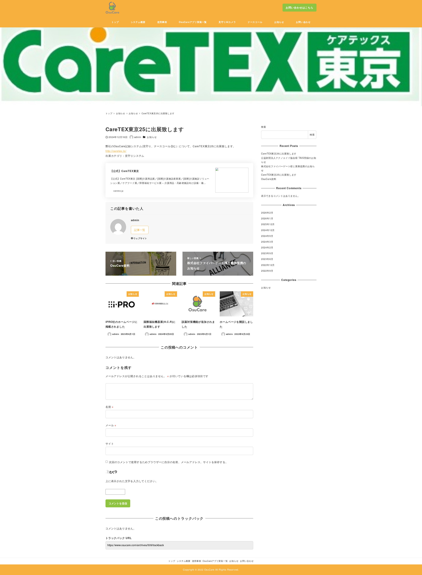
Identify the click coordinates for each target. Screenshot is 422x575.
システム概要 (183, 560)
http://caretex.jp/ (116, 151)
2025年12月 (268, 224)
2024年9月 (267, 235)
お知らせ (152, 137)
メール (111, 425)
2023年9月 (267, 253)
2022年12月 (268, 265)
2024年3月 (267, 241)
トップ (171, 560)
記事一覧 (139, 230)
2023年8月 (267, 259)
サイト (110, 443)
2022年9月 (267, 270)
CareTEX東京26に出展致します (278, 153)
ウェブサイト (140, 238)
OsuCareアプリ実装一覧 (215, 560)
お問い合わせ (247, 560)
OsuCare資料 (268, 179)
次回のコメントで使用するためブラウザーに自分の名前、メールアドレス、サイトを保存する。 (168, 462)
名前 (109, 407)
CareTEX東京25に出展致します (278, 174)
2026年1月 (267, 218)
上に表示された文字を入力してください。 (132, 481)
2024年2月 (267, 247)
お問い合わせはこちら (299, 7)
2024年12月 (268, 230)
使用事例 (196, 560)
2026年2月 (267, 212)
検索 (263, 126)
